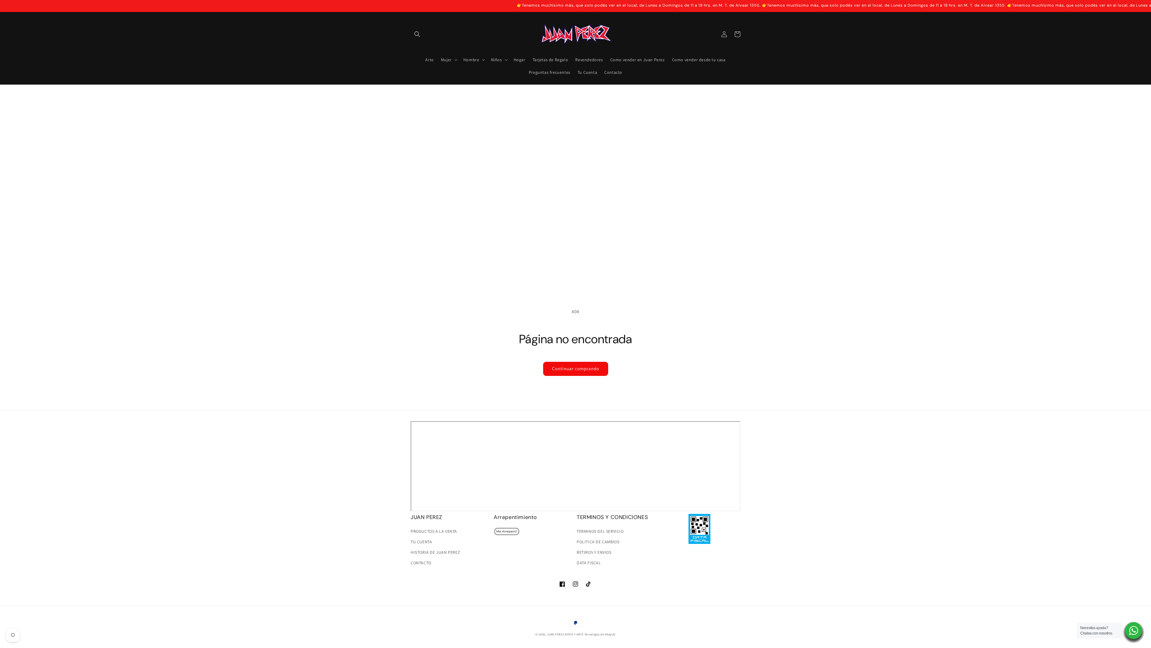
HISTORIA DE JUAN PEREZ (435, 552)
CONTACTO (421, 563)
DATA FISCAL (589, 563)
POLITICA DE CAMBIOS (598, 541)
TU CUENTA (421, 541)
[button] (417, 34)
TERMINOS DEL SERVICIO (600, 531)
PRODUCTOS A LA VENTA (434, 531)
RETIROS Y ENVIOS (594, 552)
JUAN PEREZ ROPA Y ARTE (565, 634)
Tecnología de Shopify (600, 634)
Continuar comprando (575, 368)
